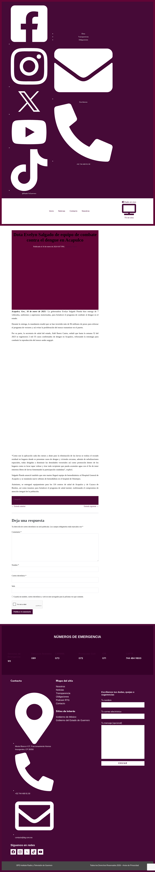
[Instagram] (20, 852)
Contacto (73, 211)
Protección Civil (87, 654)
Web (13, 586)
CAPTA (129, 654)
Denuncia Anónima (41, 654)
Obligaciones (62, 696)
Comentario (16, 532)
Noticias (61, 211)
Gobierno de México (66, 717)
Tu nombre (106, 700)
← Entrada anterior (18, 506)
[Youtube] (40, 852)
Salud (31, 499)
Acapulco (24, 499)
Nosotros (86, 211)
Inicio (51, 211)
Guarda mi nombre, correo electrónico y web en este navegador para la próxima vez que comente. (49, 597)
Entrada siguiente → (91, 506)
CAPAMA (59, 654)
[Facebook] (13, 852)
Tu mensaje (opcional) (111, 723)
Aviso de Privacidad (131, 865)
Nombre (15, 565)
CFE (104, 654)
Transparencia (63, 693)
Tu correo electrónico (111, 712)
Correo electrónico (19, 576)
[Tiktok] (33, 852)
